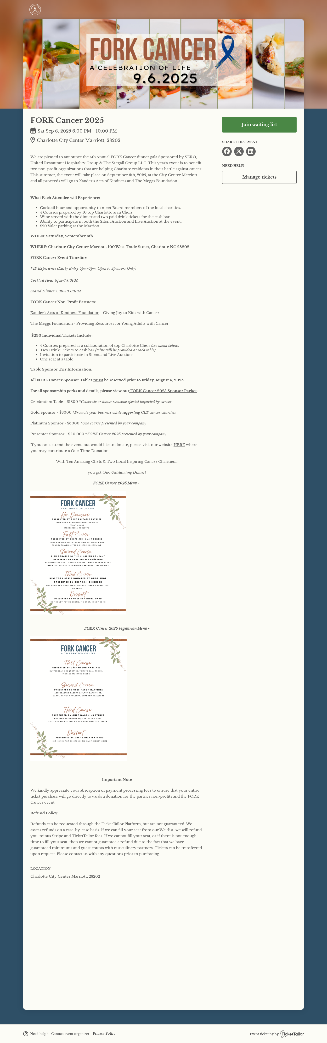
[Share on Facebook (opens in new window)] (227, 151)
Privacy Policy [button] (104, 1033)
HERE (179, 444)
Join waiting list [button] (259, 124)
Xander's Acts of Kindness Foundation (64, 312)
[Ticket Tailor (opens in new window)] (292, 1033)
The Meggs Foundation (51, 323)
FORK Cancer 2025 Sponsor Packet (163, 390)
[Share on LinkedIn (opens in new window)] (251, 151)
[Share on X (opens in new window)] (239, 151)
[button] (70, 1033)
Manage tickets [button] (259, 177)
